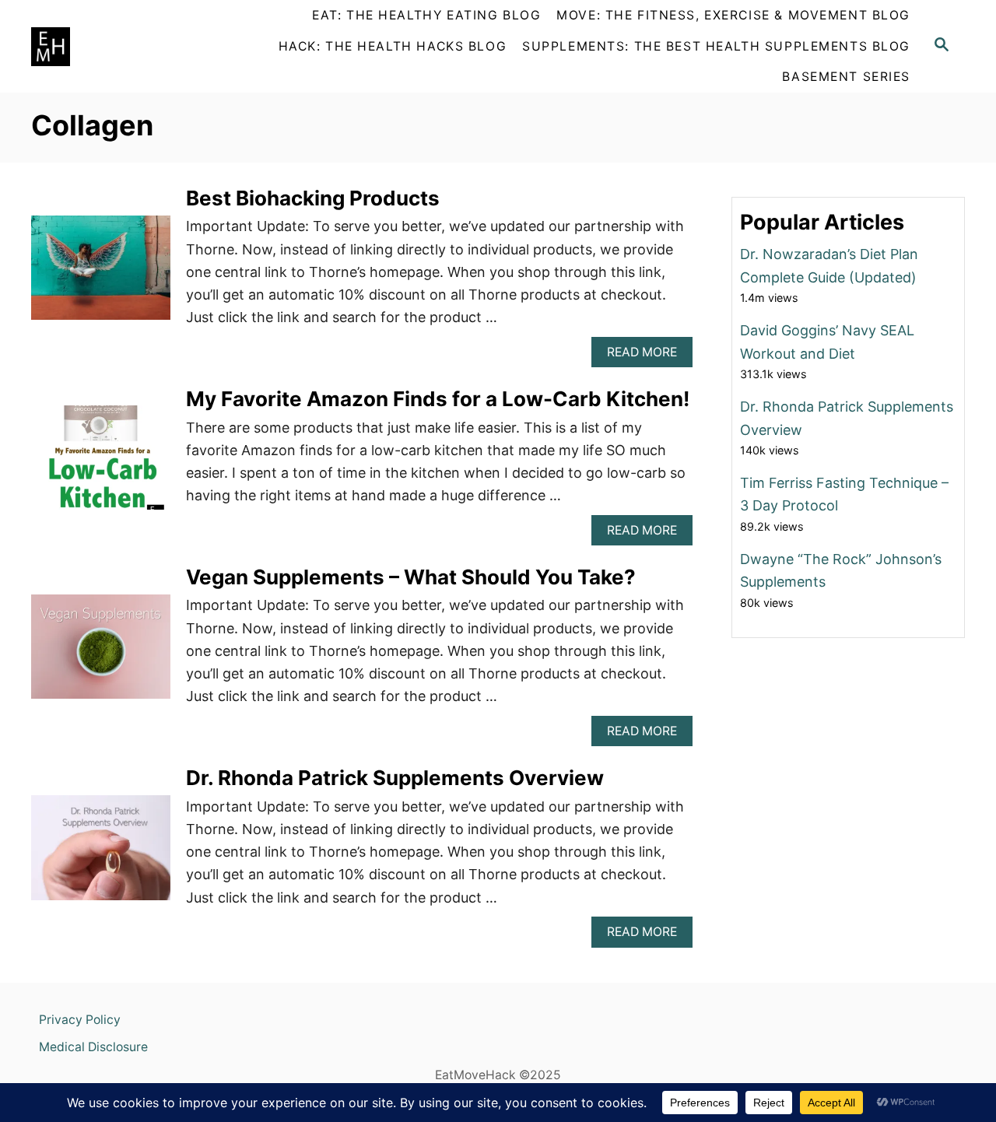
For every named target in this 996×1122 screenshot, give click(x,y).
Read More (646, 356)
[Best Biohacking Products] (100, 275)
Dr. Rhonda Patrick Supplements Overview (395, 778)
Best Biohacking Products (313, 198)
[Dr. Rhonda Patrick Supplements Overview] (100, 854)
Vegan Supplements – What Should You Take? (411, 577)
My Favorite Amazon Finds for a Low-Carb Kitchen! (437, 399)
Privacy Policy (80, 1019)
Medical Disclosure (93, 1047)
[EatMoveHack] (121, 46)
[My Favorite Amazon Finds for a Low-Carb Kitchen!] (100, 464)
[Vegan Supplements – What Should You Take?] (100, 653)
